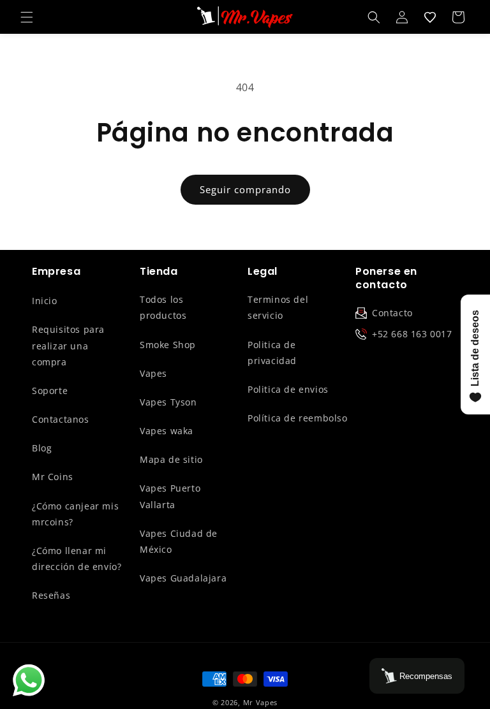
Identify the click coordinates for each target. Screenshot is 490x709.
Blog (42, 448)
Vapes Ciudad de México (179, 541)
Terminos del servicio (278, 307)
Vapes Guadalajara (183, 578)
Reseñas (51, 595)
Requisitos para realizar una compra (68, 345)
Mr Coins (52, 477)
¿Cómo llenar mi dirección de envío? (76, 559)
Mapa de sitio (171, 459)
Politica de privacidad (272, 353)
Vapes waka (166, 431)
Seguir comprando (245, 189)
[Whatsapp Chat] (29, 680)
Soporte (50, 390)
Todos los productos (163, 307)
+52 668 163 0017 (412, 334)
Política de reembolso (298, 418)
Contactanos (60, 419)
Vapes (153, 373)
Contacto (392, 313)
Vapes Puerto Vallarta (170, 496)
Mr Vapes (260, 702)
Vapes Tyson (168, 402)
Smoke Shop (168, 345)
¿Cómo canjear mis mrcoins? (75, 514)
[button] (27, 17)
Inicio (44, 301)
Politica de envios (288, 389)
